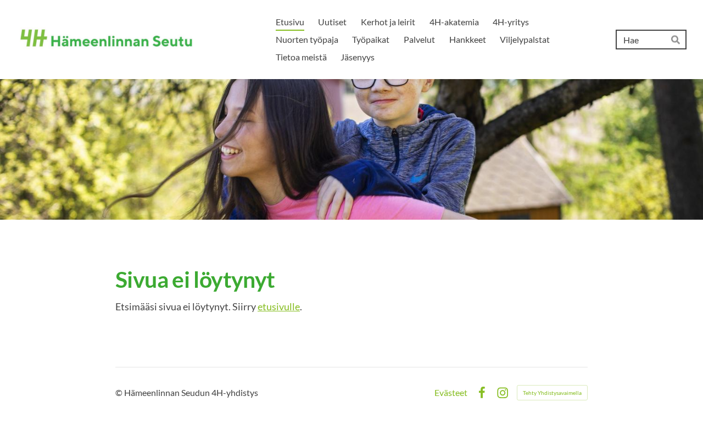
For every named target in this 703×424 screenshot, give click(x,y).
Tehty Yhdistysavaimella (552, 392)
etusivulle (279, 306)
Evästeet (450, 392)
